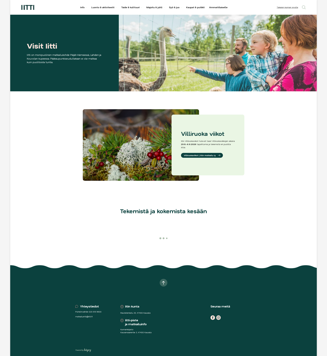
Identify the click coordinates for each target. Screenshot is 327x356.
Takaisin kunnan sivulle (287, 7)
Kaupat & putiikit (195, 7)
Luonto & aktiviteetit (102, 7)
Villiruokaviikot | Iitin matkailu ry (200, 155)
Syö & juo (174, 7)
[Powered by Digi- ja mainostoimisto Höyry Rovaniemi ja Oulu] (83, 349)
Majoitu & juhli (154, 7)
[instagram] (218, 317)
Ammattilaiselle (218, 7)
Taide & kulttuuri (130, 7)
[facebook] (213, 317)
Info (82, 7)
